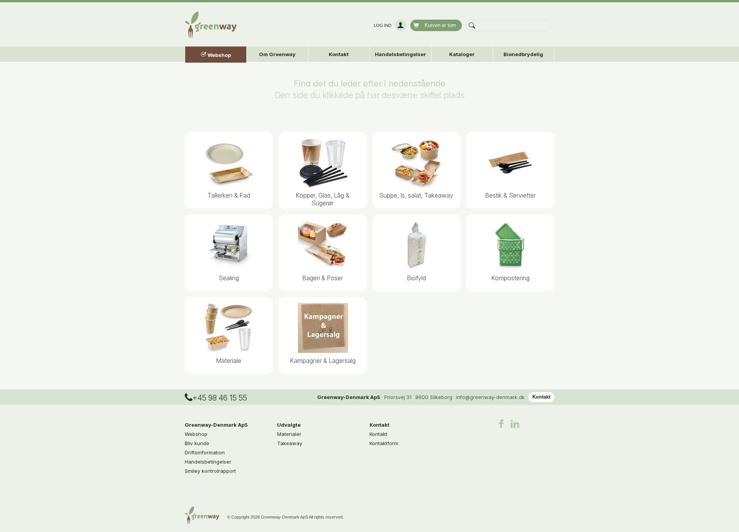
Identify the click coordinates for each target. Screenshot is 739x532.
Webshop (196, 434)
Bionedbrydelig (523, 54)
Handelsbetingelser (400, 54)
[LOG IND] (399, 25)
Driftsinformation (205, 452)
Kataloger (462, 54)
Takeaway (289, 443)
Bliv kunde (197, 443)
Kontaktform (384, 443)
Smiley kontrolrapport (210, 471)
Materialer (289, 434)
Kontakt (541, 397)
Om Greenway (277, 54)
